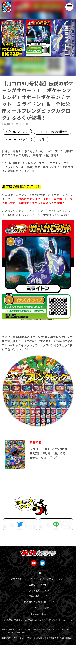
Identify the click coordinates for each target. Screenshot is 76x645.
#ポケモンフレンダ (17, 131)
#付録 (41, 139)
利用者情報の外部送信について (38, 602)
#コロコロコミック (17, 139)
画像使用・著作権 (38, 584)
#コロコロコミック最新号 (52, 131)
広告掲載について (38, 596)
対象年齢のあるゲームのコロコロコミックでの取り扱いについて (38, 619)
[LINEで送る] (56, 524)
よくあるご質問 (38, 613)
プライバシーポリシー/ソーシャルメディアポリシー (38, 578)
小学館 (38, 572)
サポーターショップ (38, 608)
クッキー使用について (38, 590)
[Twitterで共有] (20, 524)
